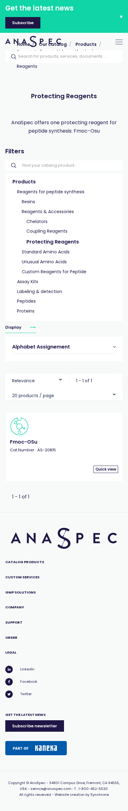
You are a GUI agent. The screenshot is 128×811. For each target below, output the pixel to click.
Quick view (105, 469)
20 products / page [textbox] (33, 395)
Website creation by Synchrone (82, 794)
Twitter (26, 693)
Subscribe (23, 23)
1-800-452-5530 (93, 788)
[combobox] (37, 379)
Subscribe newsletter (34, 726)
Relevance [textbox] (23, 381)
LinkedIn (27, 669)
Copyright (16, 782)
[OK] (11, 57)
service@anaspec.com (50, 788)
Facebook (28, 681)
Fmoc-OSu (23, 441)
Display (13, 327)
